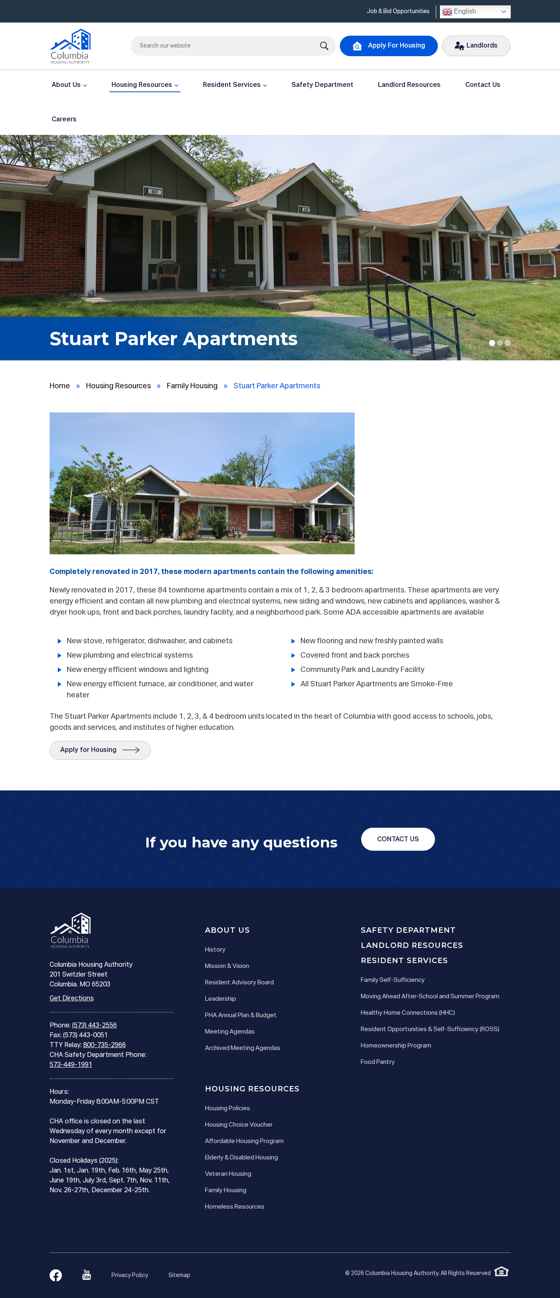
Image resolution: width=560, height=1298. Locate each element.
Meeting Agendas (230, 1032)
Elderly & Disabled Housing (241, 1158)
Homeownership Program (396, 1046)
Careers (64, 119)
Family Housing (192, 386)
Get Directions (72, 998)
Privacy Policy (130, 1275)
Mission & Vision (227, 966)
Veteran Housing (228, 1174)
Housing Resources (142, 85)
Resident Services (232, 85)
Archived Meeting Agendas (242, 1048)
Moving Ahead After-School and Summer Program (430, 996)
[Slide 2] (508, 343)
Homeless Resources (234, 1207)
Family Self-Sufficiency (393, 980)
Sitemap (179, 1275)
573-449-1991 (71, 1065)
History (215, 950)
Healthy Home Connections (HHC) (408, 1013)
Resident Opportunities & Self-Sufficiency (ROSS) (430, 1029)
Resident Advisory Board (239, 982)
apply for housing (396, 46)
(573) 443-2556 (94, 1025)
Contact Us (483, 85)
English (464, 11)
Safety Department (322, 85)
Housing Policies (227, 1108)
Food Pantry (378, 1062)
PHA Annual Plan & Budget (241, 1015)
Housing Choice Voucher (239, 1125)
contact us (398, 839)
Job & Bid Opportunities (398, 11)
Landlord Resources (409, 85)
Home (60, 386)
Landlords (482, 46)
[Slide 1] (500, 343)
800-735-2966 (104, 1045)
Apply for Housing (88, 750)
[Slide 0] (492, 343)
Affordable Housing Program (244, 1141)
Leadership (220, 999)
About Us (66, 85)
